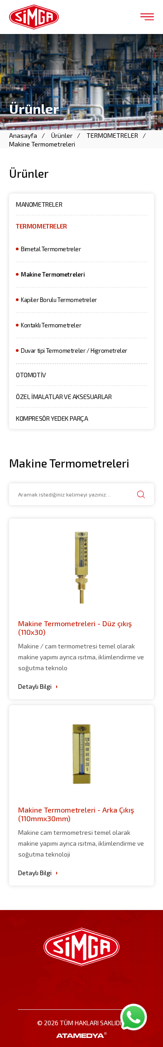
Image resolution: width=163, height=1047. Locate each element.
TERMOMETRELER (112, 135)
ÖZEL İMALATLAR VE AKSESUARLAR (63, 396)
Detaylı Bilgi (35, 686)
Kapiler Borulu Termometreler (59, 299)
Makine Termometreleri (42, 144)
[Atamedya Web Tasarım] (81, 1035)
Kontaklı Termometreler (51, 325)
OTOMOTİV (31, 375)
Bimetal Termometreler (51, 249)
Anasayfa (23, 135)
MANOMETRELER (39, 204)
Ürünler (61, 135)
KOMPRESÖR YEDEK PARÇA (52, 418)
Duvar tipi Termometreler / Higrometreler (74, 350)
